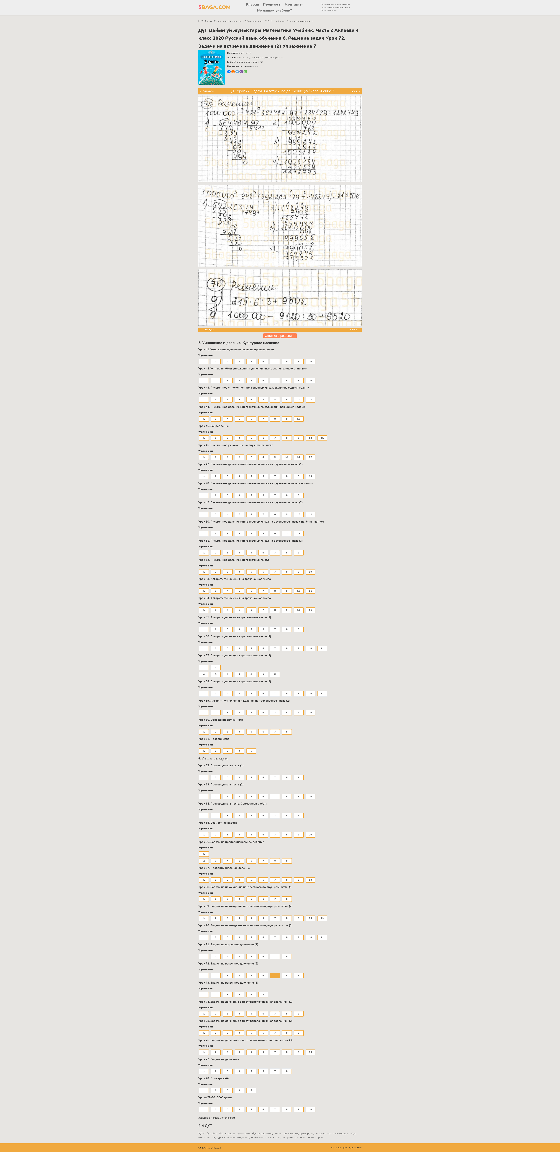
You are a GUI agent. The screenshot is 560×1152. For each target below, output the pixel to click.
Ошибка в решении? (280, 336)
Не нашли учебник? (274, 10)
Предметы (272, 4)
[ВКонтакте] (229, 71)
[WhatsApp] (245, 71)
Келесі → (355, 91)
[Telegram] (237, 71)
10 (310, 361)
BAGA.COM (214, 7)
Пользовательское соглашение (335, 4)
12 (310, 457)
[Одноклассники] (233, 71)
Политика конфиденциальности (335, 7)
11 (310, 399)
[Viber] (241, 71)
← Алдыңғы (207, 91)
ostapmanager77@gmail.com (346, 1147)
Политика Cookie (328, 10)
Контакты (294, 4)
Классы (252, 4)
